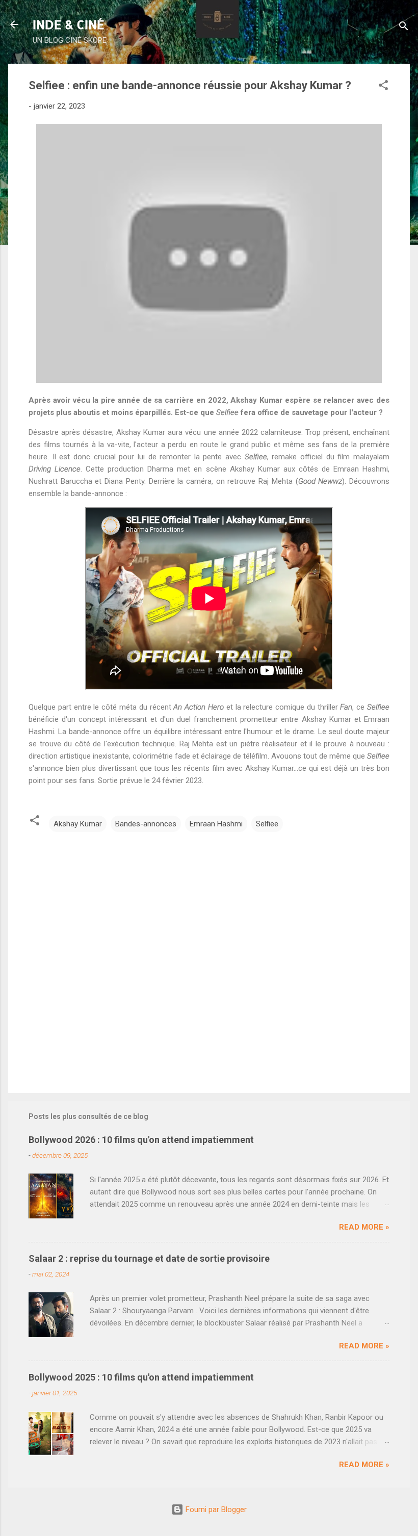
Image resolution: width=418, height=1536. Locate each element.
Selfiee (267, 823)
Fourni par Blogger (215, 1509)
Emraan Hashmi (216, 823)
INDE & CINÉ (68, 24)
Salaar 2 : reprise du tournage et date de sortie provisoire (149, 1258)
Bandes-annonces (145, 823)
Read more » (364, 1227)
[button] (383, 87)
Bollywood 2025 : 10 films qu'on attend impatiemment (141, 1377)
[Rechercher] (404, 27)
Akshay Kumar (78, 823)
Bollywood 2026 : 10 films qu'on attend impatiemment (141, 1139)
